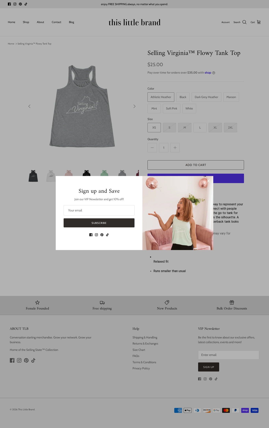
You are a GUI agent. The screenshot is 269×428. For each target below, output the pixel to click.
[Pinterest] (101, 234)
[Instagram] (96, 234)
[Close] (208, 181)
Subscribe (99, 222)
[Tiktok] (107, 234)
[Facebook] (90, 234)
